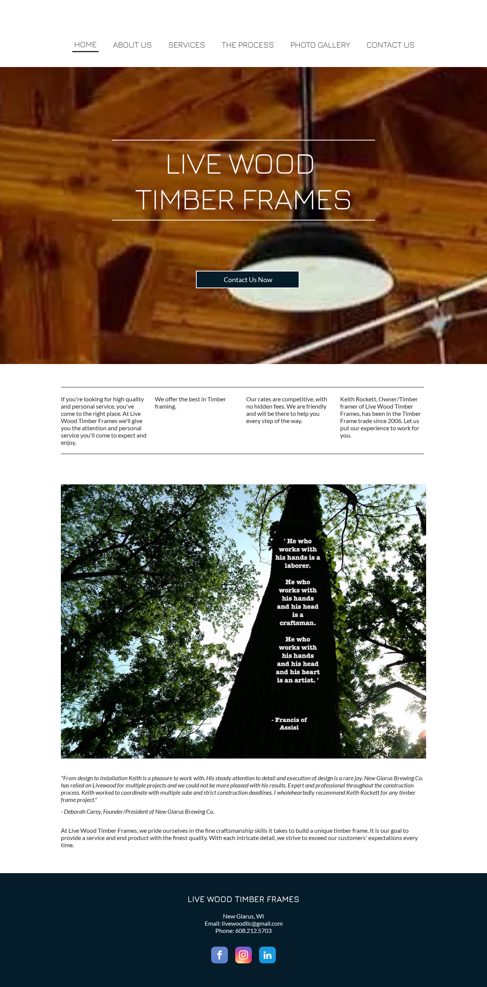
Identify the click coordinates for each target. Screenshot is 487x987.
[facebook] (219, 956)
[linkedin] (267, 956)
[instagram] (243, 956)
